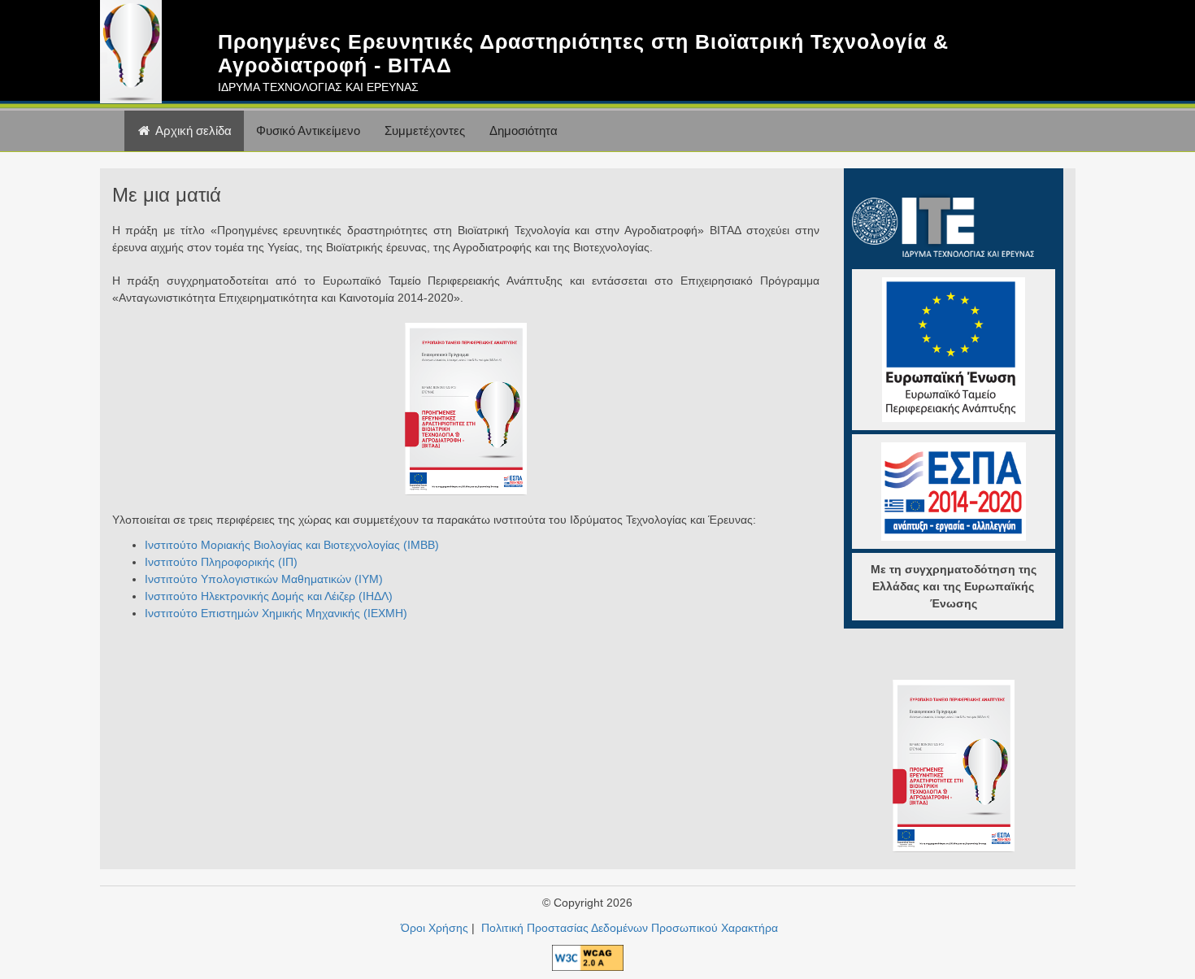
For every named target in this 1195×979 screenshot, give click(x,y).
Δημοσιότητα (523, 130)
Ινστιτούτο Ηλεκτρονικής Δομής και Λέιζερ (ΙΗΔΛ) (269, 596)
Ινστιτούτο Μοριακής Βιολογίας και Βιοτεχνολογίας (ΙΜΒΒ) (292, 544)
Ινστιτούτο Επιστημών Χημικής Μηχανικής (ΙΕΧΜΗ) (276, 613)
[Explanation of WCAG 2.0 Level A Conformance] (588, 956)
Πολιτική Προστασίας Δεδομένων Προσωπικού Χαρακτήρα (629, 927)
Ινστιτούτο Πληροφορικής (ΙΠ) (221, 561)
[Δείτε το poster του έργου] (954, 764)
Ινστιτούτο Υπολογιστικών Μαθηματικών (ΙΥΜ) (264, 578)
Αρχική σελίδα (192, 130)
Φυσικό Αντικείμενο (308, 130)
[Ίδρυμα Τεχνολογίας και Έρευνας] (943, 223)
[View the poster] (466, 408)
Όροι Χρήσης (434, 927)
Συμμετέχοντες (425, 130)
